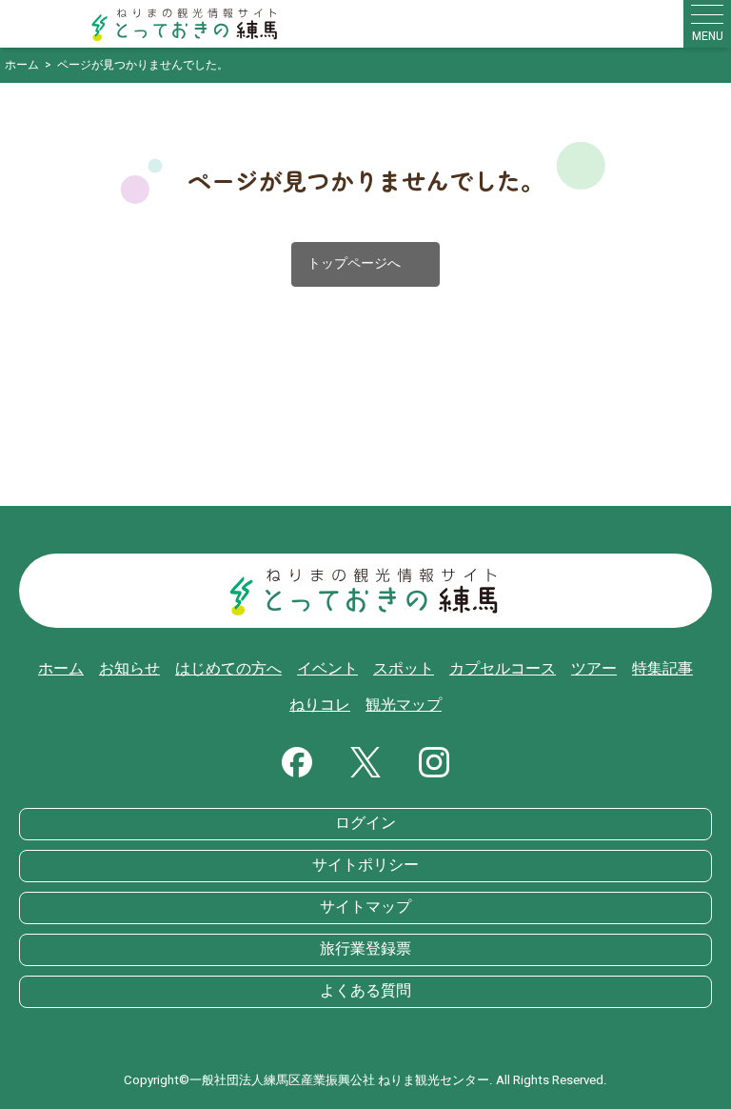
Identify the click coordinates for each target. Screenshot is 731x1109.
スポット (403, 668)
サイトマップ (365, 907)
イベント (327, 668)
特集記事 (662, 668)
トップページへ (365, 264)
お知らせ (129, 668)
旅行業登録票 (365, 949)
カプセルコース (502, 668)
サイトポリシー (365, 865)
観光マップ (404, 705)
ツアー (594, 668)
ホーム (61, 668)
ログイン (365, 823)
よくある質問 (365, 990)
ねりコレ (319, 705)
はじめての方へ (228, 668)
